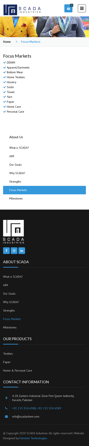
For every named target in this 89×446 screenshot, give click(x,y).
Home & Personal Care (17, 370)
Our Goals (15, 164)
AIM (11, 156)
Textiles (8, 353)
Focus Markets (18, 190)
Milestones (16, 198)
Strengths (15, 181)
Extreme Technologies (33, 438)
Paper (7, 362)
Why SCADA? (17, 173)
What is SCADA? (19, 148)
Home (7, 41)
